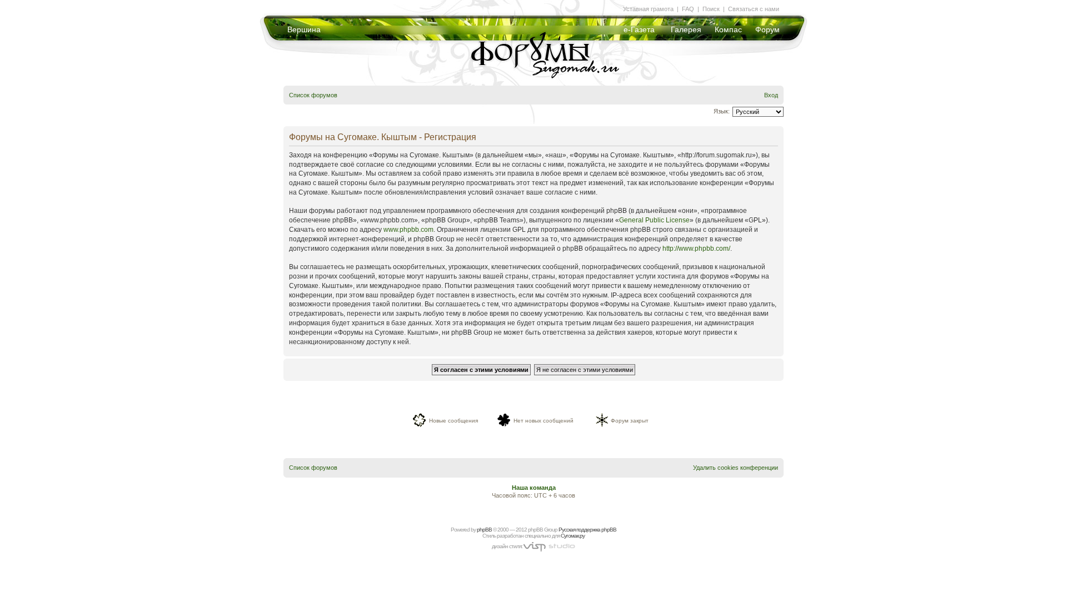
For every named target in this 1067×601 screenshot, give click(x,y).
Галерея (686, 29)
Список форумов (313, 95)
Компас (728, 29)
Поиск (711, 9)
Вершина (304, 29)
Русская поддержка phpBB (587, 530)
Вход (771, 95)
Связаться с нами (753, 9)
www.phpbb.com (408, 230)
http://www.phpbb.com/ (696, 248)
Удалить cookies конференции (735, 467)
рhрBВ (484, 530)
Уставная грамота (648, 9)
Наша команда (534, 487)
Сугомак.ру (573, 536)
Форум (767, 29)
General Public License (654, 220)
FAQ (688, 9)
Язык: (722, 111)
